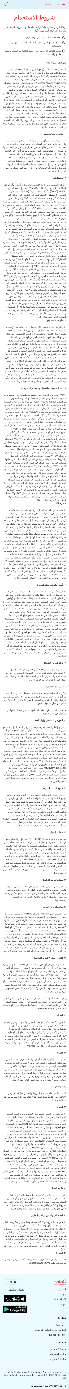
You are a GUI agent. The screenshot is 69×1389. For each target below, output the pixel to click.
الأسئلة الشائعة (59, 1299)
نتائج (64, 1294)
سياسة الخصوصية (58, 1354)
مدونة (63, 1304)
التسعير (63, 1289)
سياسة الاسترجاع (58, 1359)
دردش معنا (61, 1325)
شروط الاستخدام (58, 1349)
